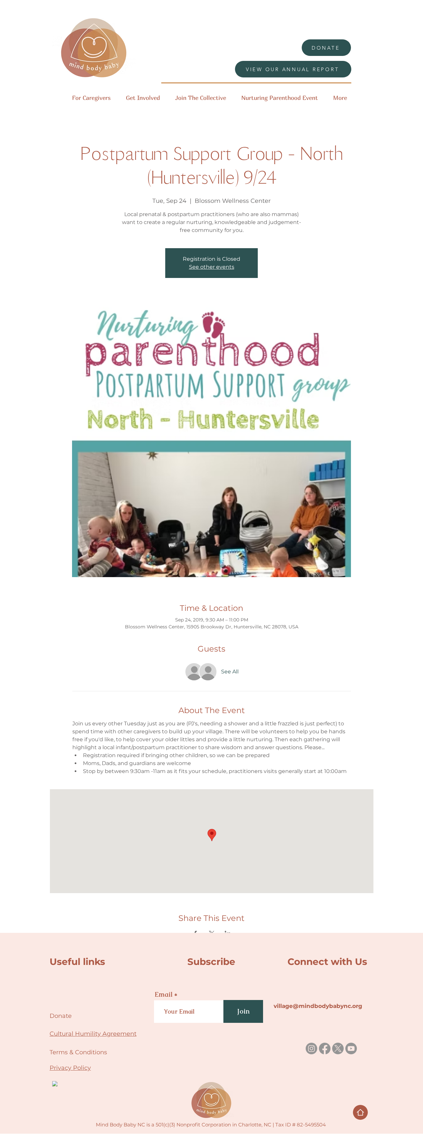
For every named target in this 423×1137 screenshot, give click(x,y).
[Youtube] (351, 1048)
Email (164, 994)
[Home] (360, 1112)
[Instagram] (311, 1048)
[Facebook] (324, 1048)
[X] (338, 1048)
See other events (211, 267)
